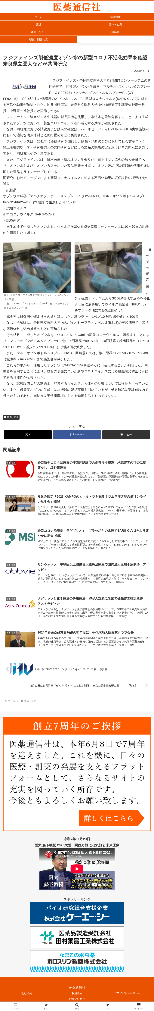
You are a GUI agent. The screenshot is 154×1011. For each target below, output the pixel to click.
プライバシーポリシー (127, 993)
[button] (126, 434)
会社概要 (26, 993)
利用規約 (77, 993)
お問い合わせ (77, 998)
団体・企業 (12, 417)
